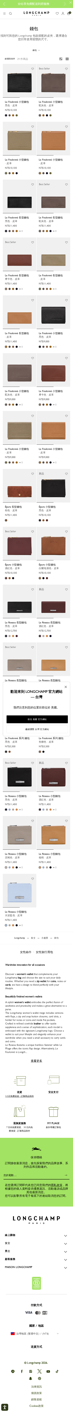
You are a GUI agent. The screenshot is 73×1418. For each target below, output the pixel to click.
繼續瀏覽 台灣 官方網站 (37, 729)
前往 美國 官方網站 (37, 719)
